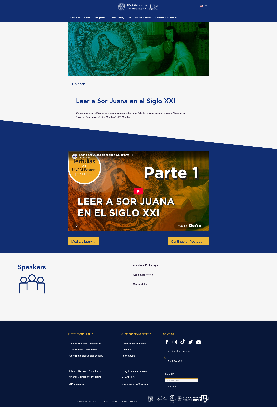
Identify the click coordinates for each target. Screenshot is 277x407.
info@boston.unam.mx (178, 351)
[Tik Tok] (183, 342)
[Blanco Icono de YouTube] (198, 342)
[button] (99, 17)
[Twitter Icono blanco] (190, 342)
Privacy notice (81, 401)
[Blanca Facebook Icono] (167, 342)
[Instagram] (175, 342)
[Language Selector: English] (203, 6)
